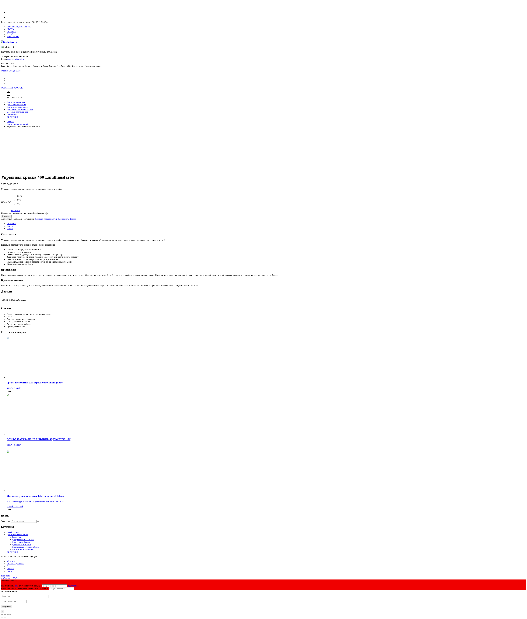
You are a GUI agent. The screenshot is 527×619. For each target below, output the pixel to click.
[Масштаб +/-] (10, 614)
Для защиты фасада (67, 219)
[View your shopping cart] (8, 95)
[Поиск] (38, 521)
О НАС (10, 34)
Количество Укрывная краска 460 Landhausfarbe (23, 213)
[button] (19, 197)
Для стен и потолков (21, 544)
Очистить (15, 210)
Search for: (6, 521)
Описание (11, 223)
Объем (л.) (6, 202)
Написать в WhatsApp (6, 577)
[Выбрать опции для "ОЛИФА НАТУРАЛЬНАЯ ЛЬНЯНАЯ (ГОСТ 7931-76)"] (10, 449)
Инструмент (12, 552)
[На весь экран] (8, 614)
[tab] (266, 223)
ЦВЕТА (10, 29)
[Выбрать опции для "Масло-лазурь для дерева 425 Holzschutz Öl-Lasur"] (10, 510)
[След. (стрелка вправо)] (5, 617)
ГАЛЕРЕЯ (11, 31)
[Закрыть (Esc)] (2, 614)
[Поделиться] (5, 614)
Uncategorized (13, 532)
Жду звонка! (73, 586)
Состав (10, 228)
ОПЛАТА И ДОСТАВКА (19, 27)
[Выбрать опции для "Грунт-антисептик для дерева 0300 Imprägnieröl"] (10, 392)
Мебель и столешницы (22, 549)
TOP (15, 578)
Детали (10, 226)
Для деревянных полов (23, 539)
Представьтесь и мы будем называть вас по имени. (24, 588)
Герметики (17, 537)
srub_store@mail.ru (15, 59)
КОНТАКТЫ (13, 36)
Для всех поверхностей (46, 219)
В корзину (6, 216)
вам (16, 586)
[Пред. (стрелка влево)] (2, 617)
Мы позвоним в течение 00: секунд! (21, 586)
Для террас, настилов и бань (25, 547)
